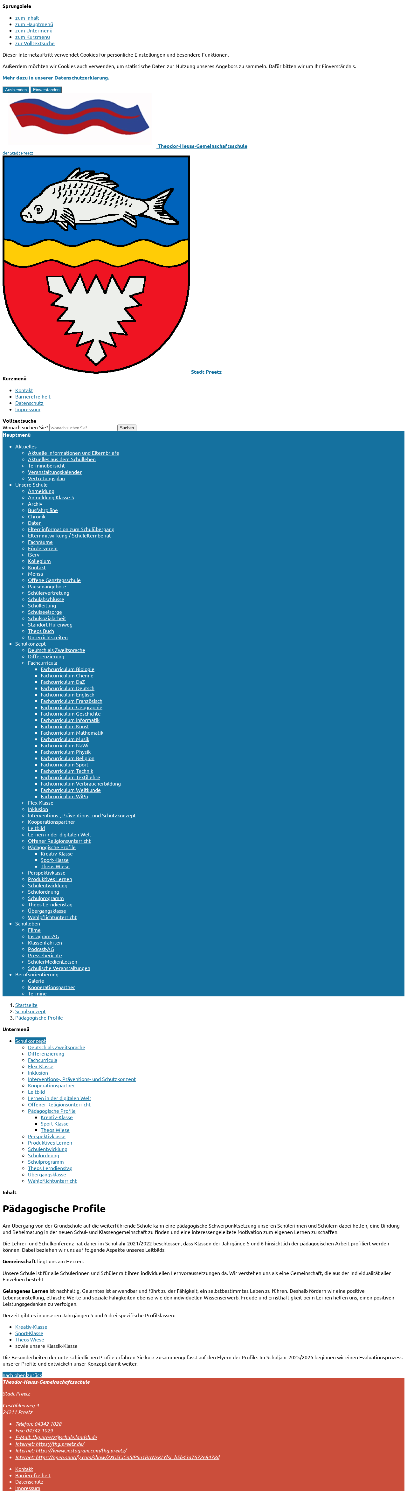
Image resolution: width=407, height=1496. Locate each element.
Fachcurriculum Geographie (71, 707)
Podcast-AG (41, 948)
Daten (35, 522)
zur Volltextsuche (35, 43)
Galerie (36, 980)
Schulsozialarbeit (47, 618)
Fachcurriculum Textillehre (70, 777)
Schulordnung (43, 891)
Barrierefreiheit (33, 396)
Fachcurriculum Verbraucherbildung (81, 783)
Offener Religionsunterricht (59, 840)
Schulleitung (42, 605)
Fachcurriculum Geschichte (71, 713)
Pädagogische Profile (52, 847)
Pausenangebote (47, 586)
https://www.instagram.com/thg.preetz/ (70, 1450)
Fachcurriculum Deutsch (67, 688)
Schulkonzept (30, 643)
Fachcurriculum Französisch (71, 700)
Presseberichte (45, 955)
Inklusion (38, 809)
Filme (34, 929)
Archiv (35, 503)
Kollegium (39, 561)
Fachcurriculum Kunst (65, 726)
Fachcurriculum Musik (65, 739)
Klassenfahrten (45, 942)
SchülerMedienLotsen (52, 961)
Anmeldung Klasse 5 (51, 497)
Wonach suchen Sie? (25, 427)
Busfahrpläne (43, 510)
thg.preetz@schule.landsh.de (56, 1437)
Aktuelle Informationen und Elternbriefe (73, 452)
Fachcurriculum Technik (67, 770)
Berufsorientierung (37, 974)
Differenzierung (46, 656)
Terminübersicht (46, 465)
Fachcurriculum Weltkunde (71, 789)
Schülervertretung (48, 592)
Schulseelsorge (45, 611)
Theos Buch (41, 630)
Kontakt (24, 390)
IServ (33, 554)
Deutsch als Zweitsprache (56, 650)
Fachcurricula (42, 662)
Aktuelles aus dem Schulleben (62, 459)
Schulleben (27, 923)
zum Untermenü (33, 30)
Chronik (36, 516)
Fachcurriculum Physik (66, 751)
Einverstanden (46, 89)
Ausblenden (16, 89)
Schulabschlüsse (46, 599)
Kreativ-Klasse (57, 853)
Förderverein (43, 548)
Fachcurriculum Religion (67, 758)
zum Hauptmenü (34, 24)
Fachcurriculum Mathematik (72, 732)
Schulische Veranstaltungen (59, 968)
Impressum (27, 409)
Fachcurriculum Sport (64, 764)
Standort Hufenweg (50, 624)
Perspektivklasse (47, 872)
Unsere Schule (31, 484)
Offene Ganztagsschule (54, 580)
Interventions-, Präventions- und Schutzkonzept (82, 815)
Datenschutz (29, 402)
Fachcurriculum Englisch (67, 694)
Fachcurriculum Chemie (67, 675)
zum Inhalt (27, 17)
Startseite (26, 1004)
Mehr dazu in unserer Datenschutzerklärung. (56, 77)
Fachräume (40, 541)
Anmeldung (41, 491)
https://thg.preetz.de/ (49, 1443)
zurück (34, 1375)
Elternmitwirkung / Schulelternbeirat (69, 535)
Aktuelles (26, 446)
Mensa (35, 573)
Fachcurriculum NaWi (64, 745)
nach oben (14, 1375)
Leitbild (36, 828)
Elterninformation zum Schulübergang (71, 529)
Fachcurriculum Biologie (67, 669)
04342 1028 (38, 1423)
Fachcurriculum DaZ (63, 681)
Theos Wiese (55, 866)
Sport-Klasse (55, 859)
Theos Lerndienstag (50, 904)
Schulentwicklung (47, 885)
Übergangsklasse (47, 910)
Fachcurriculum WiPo (64, 796)
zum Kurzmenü (32, 36)
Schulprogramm (46, 898)
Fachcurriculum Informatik (70, 720)
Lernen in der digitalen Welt (59, 834)
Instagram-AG (43, 936)
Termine (37, 993)
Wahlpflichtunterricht (52, 917)
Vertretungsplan (46, 478)
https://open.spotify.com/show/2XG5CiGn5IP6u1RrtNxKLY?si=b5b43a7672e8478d (117, 1457)
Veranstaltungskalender (55, 471)
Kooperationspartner (51, 821)
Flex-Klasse (40, 802)
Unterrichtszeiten (48, 637)
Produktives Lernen (50, 879)
